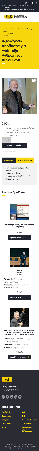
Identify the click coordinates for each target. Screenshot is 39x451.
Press (4, 427)
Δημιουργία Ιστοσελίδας (27, 448)
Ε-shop (25, 416)
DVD (24, 412)
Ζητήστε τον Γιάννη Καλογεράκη (27, 429)
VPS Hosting (15, 448)
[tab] (9, 160)
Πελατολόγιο (7, 416)
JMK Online (6, 424)
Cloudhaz (7, 448)
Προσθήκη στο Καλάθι (12, 145)
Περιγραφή (8, 160)
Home (3, 29)
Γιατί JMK (6, 412)
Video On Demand (29, 420)
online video (12, 152)
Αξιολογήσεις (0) (25, 160)
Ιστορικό (5, 420)
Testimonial (26, 424)
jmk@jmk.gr (8, 7)
